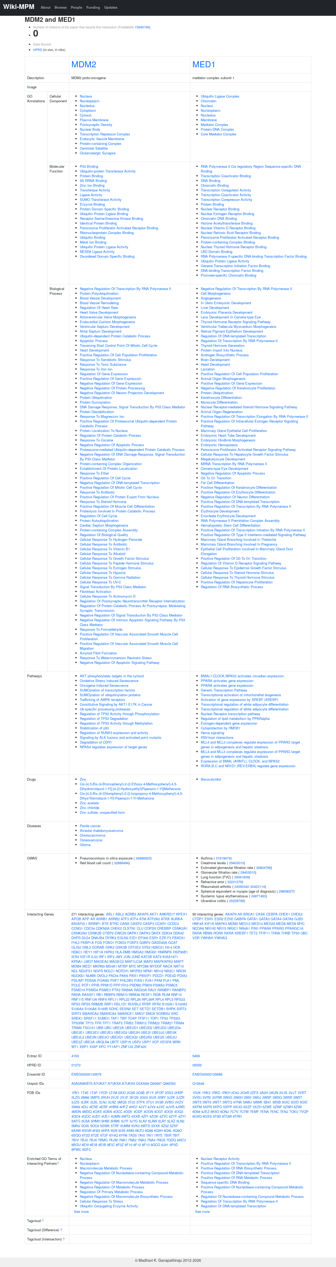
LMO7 (88, 961)
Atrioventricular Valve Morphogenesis (108, 316)
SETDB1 (158, 1008)
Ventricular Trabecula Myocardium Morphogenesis (238, 326)
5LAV (143, 1120)
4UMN (115, 1116)
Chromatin (208, 100)
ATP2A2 (153, 918)
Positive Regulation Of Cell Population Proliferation (118, 354)
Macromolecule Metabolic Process (106, 1168)
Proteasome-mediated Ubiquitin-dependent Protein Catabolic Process (132, 449)
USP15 (125, 1041)
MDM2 (83, 64)
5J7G (134, 1120)
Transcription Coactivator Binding (226, 175)
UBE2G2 (120, 1032)
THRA (275, 932)
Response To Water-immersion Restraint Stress (116, 657)
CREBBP (164, 928)
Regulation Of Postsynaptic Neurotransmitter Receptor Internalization (132, 600)
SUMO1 (104, 1018)
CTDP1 (197, 918)
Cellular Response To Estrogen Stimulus (110, 567)
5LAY (162, 1120)
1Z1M (112, 1092)
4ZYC (163, 1116)
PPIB (95, 985)
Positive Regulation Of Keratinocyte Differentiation (239, 487)
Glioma (85, 844)
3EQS (134, 1097)
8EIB (102, 1144)
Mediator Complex (214, 124)
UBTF (114, 1041)
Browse (61, 7)
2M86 (85, 1097)
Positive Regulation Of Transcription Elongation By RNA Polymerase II (254, 416)
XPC (102, 1046)
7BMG (103, 1139)
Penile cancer (90, 825)
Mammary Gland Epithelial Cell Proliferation (234, 430)
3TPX (140, 1102)
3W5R (287, 1097)
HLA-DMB (122, 951)
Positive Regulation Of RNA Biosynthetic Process (239, 1168)
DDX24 (167, 932)
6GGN (86, 1130)
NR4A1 (244, 928)
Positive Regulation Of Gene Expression (110, 378)
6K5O (215, 1111)
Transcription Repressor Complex (105, 133)
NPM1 (148, 970)
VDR (196, 937)
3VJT (292, 1092)
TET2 (253, 932)
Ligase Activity (91, 194)
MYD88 (143, 966)
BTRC (114, 923)
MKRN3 (99, 966)
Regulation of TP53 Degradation (104, 718)
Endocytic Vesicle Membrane (102, 138)
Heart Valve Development (99, 312)
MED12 (244, 923)
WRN (176, 1041)
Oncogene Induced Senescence (104, 685)
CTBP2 (108, 932)
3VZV (179, 1102)
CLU (140, 928)
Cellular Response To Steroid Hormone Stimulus (237, 572)
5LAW (152, 1120)
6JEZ (205, 1111)
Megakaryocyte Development (223, 458)
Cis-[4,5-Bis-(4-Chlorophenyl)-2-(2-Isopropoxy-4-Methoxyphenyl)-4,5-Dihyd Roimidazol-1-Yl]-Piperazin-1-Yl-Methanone (131, 796)
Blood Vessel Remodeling (99, 302)
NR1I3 (221, 928)
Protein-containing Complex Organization (111, 463)
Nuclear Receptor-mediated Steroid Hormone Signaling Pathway (249, 406)
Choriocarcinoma (92, 835)
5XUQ (237, 1106)
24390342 (241, 886)
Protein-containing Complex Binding (228, 242)
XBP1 (84, 1046)
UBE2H (134, 1032)
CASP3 (148, 923)
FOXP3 (132, 942)
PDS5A (90, 980)
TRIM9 (76, 1027)
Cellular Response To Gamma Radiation (110, 577)
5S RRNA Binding (93, 180)
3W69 (75, 1106)
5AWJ (247, 1102)
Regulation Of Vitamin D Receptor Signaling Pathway (241, 563)
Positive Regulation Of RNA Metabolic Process (236, 1177)
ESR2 (218, 918)
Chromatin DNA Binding (219, 218)
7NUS (160, 1139)
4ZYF (173, 1116)
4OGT (158, 1111)
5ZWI (298, 1106)
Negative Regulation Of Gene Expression (111, 383)
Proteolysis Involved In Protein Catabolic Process (117, 510)
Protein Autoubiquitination (99, 520)
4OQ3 (178, 1111)
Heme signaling (212, 732)
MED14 (257, 923)
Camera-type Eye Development (224, 468)
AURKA (177, 918)
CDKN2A (102, 928)
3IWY (162, 1097)
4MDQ (87, 1111)
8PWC (76, 1149)
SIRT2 (181, 1008)
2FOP (159, 1092)
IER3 (75, 956)
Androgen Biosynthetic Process (225, 354)
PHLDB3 (126, 980)
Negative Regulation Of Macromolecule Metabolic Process (124, 1182)
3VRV (206, 1097)
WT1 (74, 1046)
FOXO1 (108, 942)
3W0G (227, 1097)
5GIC (286, 1102)
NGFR (98, 970)
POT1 (86, 985)
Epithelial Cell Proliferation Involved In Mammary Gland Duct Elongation (247, 551)
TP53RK (77, 1022)
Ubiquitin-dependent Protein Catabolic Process (115, 335)
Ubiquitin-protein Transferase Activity (108, 171)
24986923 (143, 858)
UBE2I (146, 1032)
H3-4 (168, 947)
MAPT (179, 961)
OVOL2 (102, 975)
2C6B (140, 1092)
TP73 (89, 1022)
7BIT (176, 1135)
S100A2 (181, 1003)
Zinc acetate (89, 802)
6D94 (196, 1111)
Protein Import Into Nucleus (222, 350)
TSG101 (89, 1027)
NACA (167, 966)
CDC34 (89, 928)
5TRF (115, 1125)
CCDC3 (173, 923)
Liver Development (215, 307)
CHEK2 (116, 928)
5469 (196, 1055)
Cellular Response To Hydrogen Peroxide (111, 539)
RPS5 (85, 1003)
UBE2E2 (92, 1032)
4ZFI (144, 1116)
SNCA (150, 1013)
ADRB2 (130, 914)
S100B (103, 1008)
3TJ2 (131, 1102)
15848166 (142, 27)
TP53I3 (174, 1018)
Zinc (83, 779)
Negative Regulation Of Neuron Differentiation (235, 496)
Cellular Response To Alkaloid (102, 553)
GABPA (240, 918)
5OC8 (94, 1125)
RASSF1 (88, 994)
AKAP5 (143, 914)
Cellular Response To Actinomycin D (107, 596)
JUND (135, 956)
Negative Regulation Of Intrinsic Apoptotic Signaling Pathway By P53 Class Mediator (132, 622)
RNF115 (77, 999)
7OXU (293, 1111)
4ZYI (182, 1116)
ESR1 (153, 937)
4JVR (170, 1106)
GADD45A (159, 942)
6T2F (104, 1135)
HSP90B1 (180, 951)
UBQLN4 (102, 1041)
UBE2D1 (131, 1027)
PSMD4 (92, 989)
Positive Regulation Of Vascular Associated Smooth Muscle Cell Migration (129, 646)
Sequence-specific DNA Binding (225, 1182)
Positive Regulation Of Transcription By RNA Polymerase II (246, 506)
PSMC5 (171, 985)
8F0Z (120, 1144)
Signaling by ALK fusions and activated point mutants (120, 737)
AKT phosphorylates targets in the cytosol (112, 675)
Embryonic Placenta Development (227, 312)
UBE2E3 (106, 1032)
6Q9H (158, 1130)
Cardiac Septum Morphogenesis (104, 525)
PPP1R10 (120, 985)
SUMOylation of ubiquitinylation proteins (110, 694)
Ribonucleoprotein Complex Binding (107, 232)
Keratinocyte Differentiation (221, 397)
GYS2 (146, 947)
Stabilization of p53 (94, 727)
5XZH (257, 1106)
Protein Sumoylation (95, 402)
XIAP (94, 1046)
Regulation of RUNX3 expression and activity (114, 732)
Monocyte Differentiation (219, 402)
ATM (142, 918)
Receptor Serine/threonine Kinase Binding (111, 218)
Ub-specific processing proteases (105, 708)
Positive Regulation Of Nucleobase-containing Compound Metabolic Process (252, 1189)
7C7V (234, 1111)
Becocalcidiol (211, 779)
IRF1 (102, 956)
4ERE (93, 1106)
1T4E (85, 1092)
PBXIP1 (145, 975)
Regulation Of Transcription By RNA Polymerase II (239, 340)
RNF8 (102, 999)
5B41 (267, 1102)
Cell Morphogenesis (216, 293)
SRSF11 (90, 1018)
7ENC (274, 1111)
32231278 (234, 881)
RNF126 (91, 999)
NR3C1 (169, 970)
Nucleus (86, 96)
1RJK (196, 1092)
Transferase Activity (95, 189)
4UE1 (105, 1116)
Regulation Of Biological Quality (104, 534)
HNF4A (197, 923)
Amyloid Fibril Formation (98, 652)
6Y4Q (113, 1135)
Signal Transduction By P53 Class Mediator (113, 586)
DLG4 (86, 937)
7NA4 (151, 1139)
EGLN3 (122, 937)
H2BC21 (157, 947)
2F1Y (150, 1092)
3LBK (85, 1102)
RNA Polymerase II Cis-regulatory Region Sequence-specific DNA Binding (251, 169)
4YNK (237, 1102)
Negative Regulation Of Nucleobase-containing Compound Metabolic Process (131, 1175)
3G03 (144, 1097)
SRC (174, 1013)
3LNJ (103, 1102)
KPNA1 (77, 961)
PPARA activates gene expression (227, 680)
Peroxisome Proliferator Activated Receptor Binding (119, 227)
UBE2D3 (159, 1027)
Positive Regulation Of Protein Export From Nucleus (119, 496)
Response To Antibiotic (97, 492)
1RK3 (206, 1092)
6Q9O (177, 1130)
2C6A (131, 1092)
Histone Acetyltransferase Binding (227, 223)
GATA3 (264, 918)
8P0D (174, 1144)
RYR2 (156, 1003)
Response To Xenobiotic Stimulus (105, 359)
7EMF (254, 1111)
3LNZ (112, 1102)
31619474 (223, 858)
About (45, 7)
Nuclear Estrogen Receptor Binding (227, 213)
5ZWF (277, 1106)
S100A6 (91, 1008)
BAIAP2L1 (79, 923)
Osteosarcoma (91, 839)
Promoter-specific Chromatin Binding (228, 275)
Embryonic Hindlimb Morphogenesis (228, 439)
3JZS (75, 1102)
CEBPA (272, 914)
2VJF (124, 1097)
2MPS (95, 1097)
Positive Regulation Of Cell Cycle (105, 477)
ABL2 (120, 914)
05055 (197, 1064)
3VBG (169, 1102)
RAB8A (127, 989)
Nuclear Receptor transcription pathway (230, 713)
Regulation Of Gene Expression (104, 373)
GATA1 (252, 918)
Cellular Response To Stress (101, 1201)
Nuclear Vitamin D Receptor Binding (228, 227)
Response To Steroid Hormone (103, 501)
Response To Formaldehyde (101, 629)
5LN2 (180, 1120)
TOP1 (154, 1018)
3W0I (247, 1097)
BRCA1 (249, 914)
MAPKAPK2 (163, 961)
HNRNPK (165, 951)
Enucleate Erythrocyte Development (228, 515)
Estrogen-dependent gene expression (229, 723)
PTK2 (116, 989)
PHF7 (114, 980)
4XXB (135, 1116)
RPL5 (169, 999)
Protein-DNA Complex (217, 129)
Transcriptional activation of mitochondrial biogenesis (241, 694)
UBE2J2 (158, 1032)
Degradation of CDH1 (96, 742)
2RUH (105, 1097)
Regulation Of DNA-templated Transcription (233, 335)
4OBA (107, 1111)
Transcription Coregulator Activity (226, 189)
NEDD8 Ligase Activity (97, 251)
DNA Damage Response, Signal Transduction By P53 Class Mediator (132, 406)
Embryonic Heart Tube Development (228, 435)
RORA (218, 932)
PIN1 (255, 928)
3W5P (266, 1097)
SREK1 (77, 1018)
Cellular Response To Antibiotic (103, 544)
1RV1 (75, 1092)
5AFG (75, 1120)
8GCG (155, 1144)
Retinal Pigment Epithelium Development (232, 331)
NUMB (91, 975)
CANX (124, 923)
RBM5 (207, 932)
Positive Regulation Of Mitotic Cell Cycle (111, 487)
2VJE (115, 1097)
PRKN (147, 985)
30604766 (263, 867)
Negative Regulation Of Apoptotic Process (112, 444)
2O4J (235, 1092)
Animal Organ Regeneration (222, 411)
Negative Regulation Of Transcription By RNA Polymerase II (125, 288)
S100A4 (77, 1008)
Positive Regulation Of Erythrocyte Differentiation (238, 492)
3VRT (302, 1092)
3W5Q (277, 1097)
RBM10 (122, 994)
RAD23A (140, 989)
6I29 (114, 1130)
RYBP (146, 1003)
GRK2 (109, 947)
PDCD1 (158, 975)
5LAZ (171, 1120)
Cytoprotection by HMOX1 (220, 727)
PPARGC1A (294, 928)
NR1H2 (210, 928)
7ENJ (284, 1111)
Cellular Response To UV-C (100, 581)
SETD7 (145, 1008)
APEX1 (181, 914)
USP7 (146, 1041)
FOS (98, 942)
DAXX (156, 932)
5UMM (125, 1125)
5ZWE (267, 1106)
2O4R (244, 1092)
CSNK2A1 (180, 928)
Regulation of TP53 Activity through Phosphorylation (119, 713)
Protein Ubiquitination (96, 397)
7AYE (158, 1135)
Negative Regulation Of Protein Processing (112, 387)
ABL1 (110, 914)
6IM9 (130, 1130)
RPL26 (135, 999)
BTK (105, 923)
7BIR (167, 1135)
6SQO (76, 1135)
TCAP (132, 1018)
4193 (75, 1055)
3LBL (94, 1102)
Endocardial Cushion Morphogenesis (107, 321)
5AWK (257, 1102)
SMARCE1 (125, 1013)
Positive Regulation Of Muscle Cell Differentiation (117, 506)
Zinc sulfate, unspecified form (102, 812)
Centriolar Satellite (94, 148)
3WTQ (227, 1102)
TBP (123, 1018)
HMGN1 (151, 951)
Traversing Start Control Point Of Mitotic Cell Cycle (118, 345)
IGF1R (85, 956)
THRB (285, 932)
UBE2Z (76, 1041)
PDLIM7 (77, 980)
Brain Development (215, 359)
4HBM (113, 1106)
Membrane (209, 119)
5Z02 (165, 1125)
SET (135, 1008)
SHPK (171, 1008)
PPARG (278, 928)
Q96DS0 (169, 1083)
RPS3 (75, 1003)
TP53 (164, 1018)
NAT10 (179, 966)
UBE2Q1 (116, 1037)
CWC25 (120, 932)
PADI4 (113, 975)
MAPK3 (221, 923)
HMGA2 (138, 951)
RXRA (229, 932)
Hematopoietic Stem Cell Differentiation (230, 525)
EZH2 (228, 918)
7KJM (113, 1139)
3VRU (196, 1097)
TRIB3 (128, 1022)
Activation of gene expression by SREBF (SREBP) (239, 699)
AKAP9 (231, 914)
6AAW (76, 1130)
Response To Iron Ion (96, 369)
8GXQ (197, 1116)
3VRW (217, 1097)
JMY (119, 956)
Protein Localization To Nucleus (104, 430)
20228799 (236, 900)
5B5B (276, 1102)
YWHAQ (220, 937)
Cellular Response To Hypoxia (102, 572)
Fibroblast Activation (95, 591)
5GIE (304, 1102)
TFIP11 (143, 1018)
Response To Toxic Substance (103, 364)
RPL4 (159, 999)
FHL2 (75, 942)
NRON (181, 970)
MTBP (123, 966)
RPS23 (179, 999)
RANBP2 (179, 989)
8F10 (128, 1144)
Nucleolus (87, 105)
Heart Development (94, 350)
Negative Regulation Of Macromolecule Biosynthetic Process (126, 1196)
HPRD (37, 49)
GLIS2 (76, 947)
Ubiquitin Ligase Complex (220, 96)
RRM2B (97, 1003)
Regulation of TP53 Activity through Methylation (116, 723)
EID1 (133, 937)
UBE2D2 (145, 1027)
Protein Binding (91, 175)
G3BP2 (144, 942)
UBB (99, 1027)
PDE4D (170, 975)
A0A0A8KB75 (81, 1083)
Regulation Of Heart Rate (99, 307)
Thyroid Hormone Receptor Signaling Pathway (236, 321)
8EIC (111, 1144)
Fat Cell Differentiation (217, 482)
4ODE (128, 1111)
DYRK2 (110, 937)
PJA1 (149, 980)
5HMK (115, 1120)
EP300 (143, 937)
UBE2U (171, 1037)
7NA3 (142, 1139)
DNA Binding (210, 180)
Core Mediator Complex (219, 133)
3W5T (297, 1097)
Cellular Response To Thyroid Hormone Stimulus (238, 577)
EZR (162, 937)
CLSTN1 (129, 928)
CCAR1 (160, 923)
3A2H (264, 1092)
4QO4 (75, 1116)
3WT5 (196, 1102)
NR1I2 (158, 970)
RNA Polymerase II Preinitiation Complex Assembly (240, 520)
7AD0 (132, 1135)
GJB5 (298, 918)
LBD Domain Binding (216, 251)
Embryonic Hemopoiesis (219, 444)
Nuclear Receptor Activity (220, 1158)
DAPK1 (132, 932)
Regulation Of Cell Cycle (98, 515)
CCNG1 (77, 928)
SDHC (113, 1008)
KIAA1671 (170, 956)
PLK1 (167, 980)
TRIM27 (167, 1022)
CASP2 (136, 923)
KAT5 (157, 956)
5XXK (155, 1125)
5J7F (125, 1120)
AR (92, 918)
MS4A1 (111, 966)
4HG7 (133, 1106)
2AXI (122, 1092)
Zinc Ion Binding (92, 185)
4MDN (76, 1111)
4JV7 (142, 1106)
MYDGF (156, 966)
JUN (127, 956)
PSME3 (105, 989)
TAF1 (115, 1018)
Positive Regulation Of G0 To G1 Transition (233, 558)
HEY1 (87, 951)
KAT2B (146, 956)
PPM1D (106, 985)
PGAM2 (103, 980)
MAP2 (148, 961)
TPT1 (106, 1022)
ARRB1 (101, 918)
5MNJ (75, 1125)
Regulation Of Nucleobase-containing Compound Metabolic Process (252, 1196)
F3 (169, 937)
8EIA (93, 1144)
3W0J (257, 1097)
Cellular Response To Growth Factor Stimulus (114, 558)
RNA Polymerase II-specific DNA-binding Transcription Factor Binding (254, 256)
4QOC (86, 1116)
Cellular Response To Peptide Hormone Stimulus (117, 563)
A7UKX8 (114, 1083)
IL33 (94, 956)
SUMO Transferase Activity (101, 199)
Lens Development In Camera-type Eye (231, 316)
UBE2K (171, 1032)
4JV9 (151, 1106)
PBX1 (133, 975)
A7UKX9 (128, 1083)
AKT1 (154, 914)
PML (176, 980)
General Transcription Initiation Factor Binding (235, 265)
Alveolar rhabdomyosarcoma (101, 830)
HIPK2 (109, 951)
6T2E (95, 1135)
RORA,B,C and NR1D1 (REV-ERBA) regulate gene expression (248, 765)
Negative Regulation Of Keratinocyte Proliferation (238, 387)
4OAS (97, 1111)
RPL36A (148, 999)
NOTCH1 (122, 970)
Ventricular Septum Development (105, 326)
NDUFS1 (85, 970)
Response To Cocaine (96, 439)
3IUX (152, 1097)
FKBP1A (87, 942)
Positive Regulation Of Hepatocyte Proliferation (236, 581)
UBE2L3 (77, 1037)
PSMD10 (78, 989)
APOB (76, 918)
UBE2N (90, 1037)
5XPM (197, 1106)
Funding (93, 7)
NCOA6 (198, 928)
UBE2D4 (174, 1027)
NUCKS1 (78, 975)
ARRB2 (114, 918)
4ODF (138, 1111)
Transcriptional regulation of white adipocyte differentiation (244, 704)
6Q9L (168, 1130)
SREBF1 (241, 932)
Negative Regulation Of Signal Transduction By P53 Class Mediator (131, 615)
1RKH (225, 1092)
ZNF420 (140, 1046)
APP (85, 918)
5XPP (227, 1106)
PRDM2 (135, 985)
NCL (74, 970)
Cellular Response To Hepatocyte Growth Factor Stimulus (244, 454)
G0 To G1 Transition (216, 477)
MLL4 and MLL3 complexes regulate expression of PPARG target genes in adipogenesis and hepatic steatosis (250, 744)
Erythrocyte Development (220, 510)
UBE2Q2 (131, 1037)
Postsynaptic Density (96, 124)
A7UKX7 (100, 1083)
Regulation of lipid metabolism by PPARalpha (235, 718)
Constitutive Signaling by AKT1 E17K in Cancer (116, 704)
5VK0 (135, 1125)
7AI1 (149, 1135)
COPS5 (150, 928)
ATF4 (134, 918)
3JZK (171, 1097)
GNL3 (86, 947)
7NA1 (123, 1139)
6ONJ (224, 1111)
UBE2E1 (78, 1032)
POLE (76, 985)
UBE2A (118, 1027)
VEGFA (165, 1041)
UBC (108, 1027)
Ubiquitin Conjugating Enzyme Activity (109, 1205)
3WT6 (206, 1102)
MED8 (281, 923)
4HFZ (123, 1106)
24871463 (258, 895)
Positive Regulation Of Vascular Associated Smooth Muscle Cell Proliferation (129, 636)
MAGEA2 (101, 961)
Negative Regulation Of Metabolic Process (112, 1186)
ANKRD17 (167, 914)
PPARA (265, 928)
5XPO (217, 1106)
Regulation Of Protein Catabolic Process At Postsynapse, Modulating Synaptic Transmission (132, 608)
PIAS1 (139, 980)
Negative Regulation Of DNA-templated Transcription (120, 482)
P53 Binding (89, 166)
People (76, 7)
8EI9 (85, 1144)
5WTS (145, 1125)
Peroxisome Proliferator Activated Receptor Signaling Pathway (248, 449)
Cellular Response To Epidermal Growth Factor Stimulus (243, 567)
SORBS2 (163, 1013)
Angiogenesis (211, 298)
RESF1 (146, 994)
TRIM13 (140, 1022)
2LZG (75, 1097)
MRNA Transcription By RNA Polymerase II (234, 463)
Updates (110, 7)
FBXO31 (178, 937)
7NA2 (132, 1139)
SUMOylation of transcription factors (107, 690)
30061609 (241, 876)
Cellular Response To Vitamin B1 (105, 548)
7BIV (75, 1139)
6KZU (139, 1130)
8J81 (165, 1144)
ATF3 (125, 918)
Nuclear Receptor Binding (220, 208)
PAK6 (123, 975)
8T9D (217, 1116)
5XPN (207, 1106)
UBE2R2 (145, 1037)
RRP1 (108, 1003)
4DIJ (84, 1106)
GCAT (172, 942)
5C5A (85, 1120)
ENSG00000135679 (86, 1074)
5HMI (105, 1120)
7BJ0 (84, 1139)
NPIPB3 (136, 970)
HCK (176, 947)
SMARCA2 (90, 1013)
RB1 (99, 994)
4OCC (117, 1111)
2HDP (178, 1092)
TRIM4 (179, 1022)
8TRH (237, 1116)
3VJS (283, 1092)
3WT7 (216, 1102)
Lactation (208, 369)
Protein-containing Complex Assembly (109, 529)
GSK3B (121, 947)
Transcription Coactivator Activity (226, 194)
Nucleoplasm (89, 100)
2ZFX (254, 1092)
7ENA (264, 1111)
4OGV (168, 1111)
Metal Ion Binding (93, 242)
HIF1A (98, 951)
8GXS (207, 1116)
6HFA (105, 1130)
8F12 (137, 1144)
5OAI (85, 1125)
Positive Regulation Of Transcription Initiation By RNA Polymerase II (253, 529)
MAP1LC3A (134, 961)
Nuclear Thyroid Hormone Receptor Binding (233, 246)
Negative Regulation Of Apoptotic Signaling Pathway (120, 662)
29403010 (236, 862)
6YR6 (123, 1135)
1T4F (94, 1092)
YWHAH (207, 937)
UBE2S (158, 1037)
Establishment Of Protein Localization (108, 468)
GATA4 (276, 918)
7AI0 (141, 1135)
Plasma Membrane (94, 119)
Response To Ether (94, 473)
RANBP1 (164, 989)
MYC (132, 966)
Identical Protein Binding (98, 223)
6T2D (86, 1135)
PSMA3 (159, 985)
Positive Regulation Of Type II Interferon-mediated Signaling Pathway (253, 534)
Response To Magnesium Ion (102, 416)
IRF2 (110, 956)
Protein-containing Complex (101, 143)
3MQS (122, 1102)
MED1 (204, 64)
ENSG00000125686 (207, 1074)
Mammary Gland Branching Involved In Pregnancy (239, 544)
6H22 (96, 1130)
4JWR (180, 1106)
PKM (158, 980)
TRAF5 (117, 1022)
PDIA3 (182, 975)
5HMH (95, 1120)
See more (81, 1211)
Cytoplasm (88, 110)
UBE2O (103, 1037)
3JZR (180, 1097)
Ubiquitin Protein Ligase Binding (104, 213)
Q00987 (156, 1083)
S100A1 (168, 1003)
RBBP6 (109, 994)
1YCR (103, 1092)
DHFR (76, 937)
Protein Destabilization (97, 411)
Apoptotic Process (94, 340)
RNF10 (176, 994)
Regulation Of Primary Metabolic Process (111, 1191)
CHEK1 (284, 914)
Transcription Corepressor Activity (226, 199)
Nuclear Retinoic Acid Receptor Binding (231, 232)
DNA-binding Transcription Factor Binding (232, 270)
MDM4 (76, 966)
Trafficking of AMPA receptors (102, 699)
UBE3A (89, 1041)
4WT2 (125, 1116)
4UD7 (96, 1116)
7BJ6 (93, 1139)
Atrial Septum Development (101, 331)
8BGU (76, 1144)
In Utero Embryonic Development (226, 302)
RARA (76, 994)
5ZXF (174, 1125)
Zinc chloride (89, 807)
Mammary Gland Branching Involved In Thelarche (238, 539)
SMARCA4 (108, 1013)
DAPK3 (144, 932)
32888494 (121, 862)
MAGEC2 (116, 961)
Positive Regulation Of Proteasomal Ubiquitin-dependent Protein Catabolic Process (128, 423)
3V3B (159, 1102)
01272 (76, 1064)
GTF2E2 (134, 947)
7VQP (303, 1111)
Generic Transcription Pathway (224, 690)
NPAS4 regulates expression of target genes (113, 746)
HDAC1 (76, 951)
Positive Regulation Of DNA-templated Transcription (240, 501)
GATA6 (287, 918)
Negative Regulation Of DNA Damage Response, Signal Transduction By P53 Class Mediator (132, 456)
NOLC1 (109, 970)
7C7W (244, 1111)
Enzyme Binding (92, 204)
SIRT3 (76, 1013)
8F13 (146, 1144)
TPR (97, 1022)
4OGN (148, 1111)
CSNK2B (95, 932)
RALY (152, 989)
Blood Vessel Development (100, 298)
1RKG (215, 1092)
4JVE (160, 1106)
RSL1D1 (120, 1003)
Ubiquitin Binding (92, 237)
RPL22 (124, 999)
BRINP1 (94, 923)
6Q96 (149, 1130)
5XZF (247, 1106)
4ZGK (153, 1116)
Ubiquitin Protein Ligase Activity (104, 246)
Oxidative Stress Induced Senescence (109, 680)
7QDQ (171, 1139)
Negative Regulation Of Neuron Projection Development (122, 392)
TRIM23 (154, 1022)
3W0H (238, 1097)
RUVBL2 (134, 1003)
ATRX (165, 918)
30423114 (257, 886)
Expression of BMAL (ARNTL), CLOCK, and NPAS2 (240, 761)
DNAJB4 (97, 937)
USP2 (136, 1041)
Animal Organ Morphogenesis (223, 378)
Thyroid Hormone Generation (222, 345)
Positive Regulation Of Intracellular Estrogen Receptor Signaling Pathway (249, 423)
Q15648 (198, 1083)
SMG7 (140, 1013)
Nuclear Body (90, 129)
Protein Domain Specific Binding (104, 208)
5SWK (105, 1125)
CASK (260, 914)
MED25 (269, 923)
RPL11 (113, 999)
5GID (295, 1102)
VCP (155, 1041)
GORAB (98, 947)
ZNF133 (127, 1046)
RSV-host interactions (217, 737)
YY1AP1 (113, 1046)
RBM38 (134, 994)
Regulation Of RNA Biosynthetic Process (232, 586)
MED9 (291, 923)
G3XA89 (142, 1083)
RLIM (166, 994)
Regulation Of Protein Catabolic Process (110, 435)
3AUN (273, 1092)
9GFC (86, 1149)
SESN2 (125, 1008)
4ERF (103, 1106)
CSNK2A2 (79, 932)
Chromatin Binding (215, 185)
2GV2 (169, 1092)
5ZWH (288, 1106)
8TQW (227, 1116)
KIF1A (209, 923)
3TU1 (150, 1102)
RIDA (157, 994)
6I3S (121, 1130)
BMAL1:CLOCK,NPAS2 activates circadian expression (242, 675)
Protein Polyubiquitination (99, 293)
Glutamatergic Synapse (98, 152)
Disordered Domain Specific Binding (107, 256)
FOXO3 (120, 942)
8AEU (181, 1139)
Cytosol (85, 115)
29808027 (286, 891)
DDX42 (178, 932)
